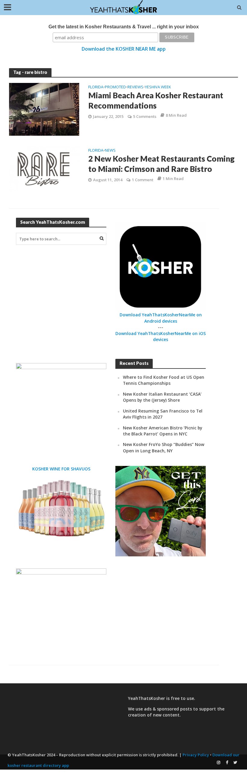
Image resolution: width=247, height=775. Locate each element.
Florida (95, 87)
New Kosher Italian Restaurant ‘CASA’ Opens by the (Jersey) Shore (162, 397)
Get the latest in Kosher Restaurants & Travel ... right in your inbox (123, 26)
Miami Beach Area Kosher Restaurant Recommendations (155, 100)
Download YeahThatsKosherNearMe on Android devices (161, 318)
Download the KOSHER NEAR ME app (124, 49)
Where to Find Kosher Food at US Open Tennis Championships (163, 380)
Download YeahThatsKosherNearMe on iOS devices (160, 336)
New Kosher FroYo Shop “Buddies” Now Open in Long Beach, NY (163, 447)
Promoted (115, 87)
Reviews (135, 87)
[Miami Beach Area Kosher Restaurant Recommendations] (44, 109)
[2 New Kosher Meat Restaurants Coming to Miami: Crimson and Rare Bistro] (44, 168)
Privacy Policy (196, 755)
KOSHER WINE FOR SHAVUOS (61, 469)
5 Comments (144, 116)
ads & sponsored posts (168, 709)
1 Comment (142, 179)
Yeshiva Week (158, 87)
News (110, 150)
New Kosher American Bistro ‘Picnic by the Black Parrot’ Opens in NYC (162, 431)
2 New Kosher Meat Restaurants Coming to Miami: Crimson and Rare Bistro (161, 164)
